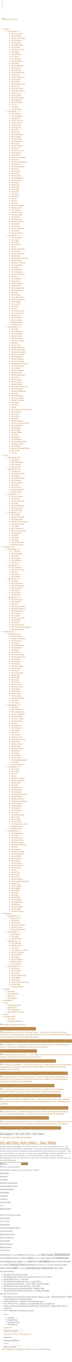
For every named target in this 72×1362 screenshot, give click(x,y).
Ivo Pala (14, 308)
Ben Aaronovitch (17, 33)
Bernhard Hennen (17, 178)
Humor (20, 1261)
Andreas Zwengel (17, 544)
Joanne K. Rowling (17, 340)
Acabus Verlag (5, 1218)
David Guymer (16, 152)
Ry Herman (15, 182)
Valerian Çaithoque (17, 77)
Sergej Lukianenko (17, 253)
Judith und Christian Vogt (20, 423)
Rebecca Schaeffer (18, 354)
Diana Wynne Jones (18, 739)
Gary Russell (15, 849)
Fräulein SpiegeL (17, 384)
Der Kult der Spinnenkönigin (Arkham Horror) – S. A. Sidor (30, 1128)
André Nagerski (16, 803)
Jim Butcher (15, 74)
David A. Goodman (17, 714)
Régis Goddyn (16, 136)
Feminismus (37, 1258)
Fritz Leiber (15, 242)
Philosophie (67, 1261)
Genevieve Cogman (18, 90)
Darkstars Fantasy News (8, 1183)
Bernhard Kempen (17, 748)
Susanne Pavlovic (17, 313)
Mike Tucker (15, 874)
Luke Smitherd (16, 858)
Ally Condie (15, 682)
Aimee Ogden (16, 301)
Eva (25, 1137)
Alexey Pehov (16, 315)
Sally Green (15, 143)
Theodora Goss (16, 139)
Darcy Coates (16, 464)
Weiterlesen (12, 1160)
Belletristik (28, 1255)
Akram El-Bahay (17, 102)
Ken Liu (13, 246)
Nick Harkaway (16, 567)
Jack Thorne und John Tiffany (21, 409)
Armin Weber (15, 888)
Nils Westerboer (16, 902)
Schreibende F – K (14, 111)
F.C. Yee (14, 453)
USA (15, 1267)
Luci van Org (15, 304)
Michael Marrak (16, 260)
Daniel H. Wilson (17, 906)
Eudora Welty (16, 620)
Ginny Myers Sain (17, 288)
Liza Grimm (15, 148)
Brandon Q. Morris (17, 798)
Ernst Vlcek (15, 876)
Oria (33, 1349)
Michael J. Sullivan (17, 400)
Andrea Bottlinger (17, 65)
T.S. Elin (14, 104)
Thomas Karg (16, 746)
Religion (6, 1264)
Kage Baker (15, 52)
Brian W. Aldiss (16, 636)
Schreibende (8, 1000)
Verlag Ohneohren (6, 1244)
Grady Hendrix (16, 175)
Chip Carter (15, 670)
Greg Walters (16, 430)
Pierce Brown (16, 661)
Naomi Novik (15, 294)
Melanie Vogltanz (17, 420)
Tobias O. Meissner (18, 274)
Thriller (64, 1264)
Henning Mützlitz (17, 283)
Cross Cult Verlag (6, 1231)
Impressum (11, 1018)
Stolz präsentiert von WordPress (13, 1349)
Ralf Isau (14, 200)
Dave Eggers (15, 558)
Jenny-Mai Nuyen (17, 297)
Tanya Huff (15, 191)
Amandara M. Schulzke (19, 363)
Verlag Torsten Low (6, 1237)
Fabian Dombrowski (18, 929)
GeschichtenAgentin (7, 1189)
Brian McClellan (16, 269)
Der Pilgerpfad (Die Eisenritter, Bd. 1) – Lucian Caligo (28, 1061)
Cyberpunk (38, 1255)
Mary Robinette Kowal (19, 760)
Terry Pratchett (16, 320)
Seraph (37, 1264)
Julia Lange (15, 239)
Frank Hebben (16, 725)
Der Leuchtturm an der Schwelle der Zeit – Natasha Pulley (30, 1095)
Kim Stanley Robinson (19, 844)
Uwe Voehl (15, 418)
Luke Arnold (15, 47)
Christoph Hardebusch (19, 162)
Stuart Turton (15, 615)
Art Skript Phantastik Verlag (10, 1227)
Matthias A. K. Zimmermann (21, 627)
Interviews (11, 991)
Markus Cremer (16, 927)
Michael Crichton (17, 686)
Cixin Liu (14, 773)
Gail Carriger (15, 922)
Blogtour (33, 1255)
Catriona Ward (16, 533)
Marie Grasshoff (16, 709)
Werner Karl (15, 217)
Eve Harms (15, 485)
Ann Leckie (15, 769)
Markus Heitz (16, 171)
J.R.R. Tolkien (16, 411)
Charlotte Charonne (18, 84)
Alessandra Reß (16, 333)
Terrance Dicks (16, 695)
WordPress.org (12, 1324)
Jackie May (15, 267)
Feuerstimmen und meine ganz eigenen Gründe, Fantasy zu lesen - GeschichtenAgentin (34, 1296)
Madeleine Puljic (17, 322)
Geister (43, 1258)
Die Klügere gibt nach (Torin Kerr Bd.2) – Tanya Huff (27, 1085)
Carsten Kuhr (12, 1007)
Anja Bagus (15, 920)
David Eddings (16, 100)
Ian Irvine (14, 203)
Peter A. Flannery (17, 120)
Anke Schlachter (17, 356)
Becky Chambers (17, 672)
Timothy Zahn (16, 908)
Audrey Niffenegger (18, 505)
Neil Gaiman (15, 132)
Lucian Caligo (16, 79)
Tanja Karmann (16, 219)
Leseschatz (4, 1196)
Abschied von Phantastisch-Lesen (18, 1028)
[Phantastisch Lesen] (10, 19)
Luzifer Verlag (5, 1240)
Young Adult (58, 1268)
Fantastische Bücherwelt (8, 1186)
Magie (46, 1261)
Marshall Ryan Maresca (19, 258)
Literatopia (3, 1199)
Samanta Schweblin (18, 606)
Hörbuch (25, 1261)
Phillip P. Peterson (17, 952)
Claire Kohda (15, 576)
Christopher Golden (18, 478)
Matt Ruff (14, 342)
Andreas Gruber (16, 482)
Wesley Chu (15, 86)
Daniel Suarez (16, 867)
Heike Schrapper (17, 519)
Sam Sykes (15, 402)
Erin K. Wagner (16, 886)
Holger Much (15, 281)
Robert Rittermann (17, 842)
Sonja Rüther (15, 514)
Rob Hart (14, 723)
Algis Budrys (15, 663)
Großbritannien (62, 1257)
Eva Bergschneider (14, 1005)
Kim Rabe (14, 329)
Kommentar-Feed (13, 1322)
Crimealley (4, 1179)
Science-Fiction (17, 1264)
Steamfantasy (50, 1264)
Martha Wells (16, 897)
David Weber (15, 890)
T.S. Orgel (14, 306)
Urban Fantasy (6, 1267)
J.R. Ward (14, 434)
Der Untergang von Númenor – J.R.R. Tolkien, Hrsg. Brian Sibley (34, 1073)
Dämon (15, 1258)
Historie (8, 1261)
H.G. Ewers (15, 702)
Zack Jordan (15, 741)
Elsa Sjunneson (16, 379)
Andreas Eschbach (17, 698)
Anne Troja (15, 414)
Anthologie (14, 1255)
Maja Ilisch (15, 196)
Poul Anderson (16, 40)
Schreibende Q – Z (14, 326)
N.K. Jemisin (15, 210)
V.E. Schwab (15, 368)
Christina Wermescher (19, 441)
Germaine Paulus (17, 508)
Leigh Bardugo (16, 54)
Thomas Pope (16, 821)
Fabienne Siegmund (18, 375)
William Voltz (15, 883)
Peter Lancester (16, 237)
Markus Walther (16, 432)
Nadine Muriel (16, 285)
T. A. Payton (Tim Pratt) (19, 824)
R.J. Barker (15, 56)
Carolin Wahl (15, 427)
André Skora (15, 973)
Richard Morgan (16, 796)
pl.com (6, 1002)
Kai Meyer (14, 276)
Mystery (53, 1261)
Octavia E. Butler (17, 666)
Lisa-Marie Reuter (17, 840)
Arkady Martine (16, 789)
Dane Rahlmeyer (17, 331)
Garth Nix (14, 292)
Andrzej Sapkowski (18, 349)
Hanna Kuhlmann (17, 233)
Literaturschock (5, 1202)
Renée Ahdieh (16, 36)
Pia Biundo (15, 650)
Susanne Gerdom (17, 134)
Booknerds (4, 1176)
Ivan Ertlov (15, 106)
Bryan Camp (15, 81)
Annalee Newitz (16, 805)
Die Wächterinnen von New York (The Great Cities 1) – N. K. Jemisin (36, 1041)
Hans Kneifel (15, 755)
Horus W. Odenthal (18, 299)
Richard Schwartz (17, 370)
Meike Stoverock (17, 395)
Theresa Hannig (16, 721)
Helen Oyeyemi (16, 588)
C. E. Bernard (16, 58)
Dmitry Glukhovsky (18, 711)
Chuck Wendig (16, 439)
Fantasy (6, 29)
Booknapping (4, 1173)
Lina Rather (15, 835)
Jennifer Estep (16, 109)
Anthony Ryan (16, 345)
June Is (13, 198)
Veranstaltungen (13, 993)
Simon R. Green (16, 145)
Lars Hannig (15, 934)
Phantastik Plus (9, 546)
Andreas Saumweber (18, 352)
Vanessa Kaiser (16, 214)
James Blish (15, 652)
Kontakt (6, 1014)
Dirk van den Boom (18, 654)
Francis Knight (16, 757)
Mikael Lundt (15, 255)
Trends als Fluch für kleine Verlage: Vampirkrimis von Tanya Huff (26, 1306)
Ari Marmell (15, 498)
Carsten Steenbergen (18, 391)
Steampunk (8, 913)
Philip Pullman (16, 963)
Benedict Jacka (16, 207)
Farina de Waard (17, 425)
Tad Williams (15, 446)
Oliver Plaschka (16, 317)
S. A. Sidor (15, 526)
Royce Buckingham (18, 72)
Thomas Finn (15, 118)
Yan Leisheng (16, 244)
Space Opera (43, 1265)
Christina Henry (16, 180)
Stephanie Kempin (17, 221)
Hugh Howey (15, 730)
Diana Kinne (15, 574)
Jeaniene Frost (16, 127)
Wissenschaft (47, 1267)
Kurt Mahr (14, 785)
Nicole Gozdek (16, 141)
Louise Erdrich (16, 560)
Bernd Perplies (16, 954)
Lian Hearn (15, 168)
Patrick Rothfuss (17, 338)
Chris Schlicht (16, 970)
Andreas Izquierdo (17, 205)
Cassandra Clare (17, 88)
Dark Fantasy (47, 1254)
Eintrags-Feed (12, 1319)
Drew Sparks (15, 860)
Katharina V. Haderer (18, 157)
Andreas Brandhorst (18, 656)
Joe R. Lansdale (17, 496)
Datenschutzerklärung (15, 1021)
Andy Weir (14, 892)
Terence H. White (17, 443)
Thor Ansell (15, 643)
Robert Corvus (16, 93)
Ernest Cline (15, 677)
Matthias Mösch (16, 945)
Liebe (40, 1261)
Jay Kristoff (15, 230)
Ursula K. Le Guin (17, 150)
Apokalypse (21, 1254)
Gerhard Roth (16, 601)
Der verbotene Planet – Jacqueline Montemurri (24, 1118)
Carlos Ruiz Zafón (17, 542)
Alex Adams (15, 459)
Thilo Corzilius (16, 95)
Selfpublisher (30, 1264)
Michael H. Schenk (17, 517)
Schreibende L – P (14, 235)
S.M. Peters (15, 957)
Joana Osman (16, 592)
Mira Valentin (15, 416)
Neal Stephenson (17, 611)
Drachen (2, 1258)
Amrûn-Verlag (4, 1224)
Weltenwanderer (5, 1208)
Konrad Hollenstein (17, 489)
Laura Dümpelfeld (17, 97)
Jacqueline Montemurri (19, 794)
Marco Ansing (16, 918)
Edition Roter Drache (7, 1234)
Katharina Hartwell (17, 166)
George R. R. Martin (18, 262)
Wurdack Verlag (5, 1247)
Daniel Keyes (15, 750)
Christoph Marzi (16, 265)
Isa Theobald (15, 613)
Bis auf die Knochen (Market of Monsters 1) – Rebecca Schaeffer (34, 1108)
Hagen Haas (15, 155)
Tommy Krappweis (17, 228)
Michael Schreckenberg (19, 521)
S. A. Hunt (14, 194)
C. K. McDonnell (17, 272)
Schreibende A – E (14, 31)
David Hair (15, 159)
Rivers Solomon (16, 381)
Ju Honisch (15, 189)
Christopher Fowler (18, 473)
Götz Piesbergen (13, 1009)
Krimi (35, 1261)
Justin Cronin (16, 466)
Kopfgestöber (4, 1192)
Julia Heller (15, 173)
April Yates (15, 540)
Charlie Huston (16, 491)
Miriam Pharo (16, 595)
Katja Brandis (16, 68)
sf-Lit (2, 1205)
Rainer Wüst (15, 450)
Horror (6, 455)
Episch (23, 1257)
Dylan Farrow (16, 113)
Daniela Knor (15, 226)
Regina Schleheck (17, 359)
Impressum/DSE (9, 1016)
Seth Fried (14, 707)
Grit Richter (15, 968)
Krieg (30, 1261)
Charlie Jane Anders (18, 38)
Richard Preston (17, 599)
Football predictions (10, 1301)
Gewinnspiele (12, 998)
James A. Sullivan (17, 398)
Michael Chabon (16, 553)
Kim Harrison (15, 164)
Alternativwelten (5, 1254)
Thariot (13, 407)
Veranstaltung (21, 1268)
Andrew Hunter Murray (19, 801)
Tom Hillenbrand (16, 727)
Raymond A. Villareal (18, 530)
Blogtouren (11, 996)
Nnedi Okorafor (16, 810)
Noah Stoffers (16, 977)
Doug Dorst (15, 556)
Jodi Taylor (15, 404)
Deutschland (62, 1254)
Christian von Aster (18, 49)
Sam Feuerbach (16, 116)
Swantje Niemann (17, 290)
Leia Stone (15, 393)
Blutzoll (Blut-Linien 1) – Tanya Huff (18, 1051)
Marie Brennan (16, 70)
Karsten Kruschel (17, 764)
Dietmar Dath (16, 693)
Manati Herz (15, 184)
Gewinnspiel (50, 1258)
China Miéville (16, 278)
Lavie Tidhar (15, 980)
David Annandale (17, 45)
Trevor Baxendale (17, 645)
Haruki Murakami (17, 583)
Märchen (60, 1261)
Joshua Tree (15, 872)
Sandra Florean (16, 123)
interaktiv (7, 989)
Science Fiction (9, 631)
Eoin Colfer (15, 679)
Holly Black (15, 63)
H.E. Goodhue (16, 480)
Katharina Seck (16, 372)
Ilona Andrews (16, 42)
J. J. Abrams (15, 551)
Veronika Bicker (16, 61)
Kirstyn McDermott (17, 501)
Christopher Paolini (17, 310)
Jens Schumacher (17, 365)
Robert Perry (15, 817)
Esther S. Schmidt (17, 361)
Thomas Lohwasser (18, 249)
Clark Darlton (16, 691)
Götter (2, 1261)
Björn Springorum (17, 388)
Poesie (1, 1264)
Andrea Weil (15, 436)
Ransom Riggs (16, 336)
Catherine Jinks (16, 212)
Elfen (19, 1258)
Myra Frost (15, 129)
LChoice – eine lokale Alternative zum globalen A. (37, 1303)
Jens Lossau (15, 251)
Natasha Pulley (16, 324)
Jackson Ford (16, 125)
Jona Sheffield (16, 856)
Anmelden (10, 1317)
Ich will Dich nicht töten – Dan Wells (28, 1142)
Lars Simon (15, 377)
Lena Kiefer (15, 223)
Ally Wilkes (15, 537)
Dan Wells (14, 535)
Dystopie (9, 1258)
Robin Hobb (15, 187)
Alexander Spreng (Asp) (19, 386)
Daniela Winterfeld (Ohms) (20, 448)
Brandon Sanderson (18, 347)
